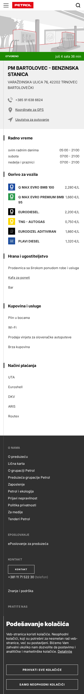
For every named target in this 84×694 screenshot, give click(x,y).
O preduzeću (18, 457)
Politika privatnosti (22, 505)
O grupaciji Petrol (21, 470)
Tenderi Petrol (19, 519)
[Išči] (78, 5)
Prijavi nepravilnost (22, 498)
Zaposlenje (16, 484)
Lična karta (16, 464)
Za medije (15, 512)
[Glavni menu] (6, 5)
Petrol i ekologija (21, 491)
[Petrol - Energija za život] (23, 5)
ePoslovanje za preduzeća (28, 544)
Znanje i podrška (20, 591)
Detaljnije (65, 651)
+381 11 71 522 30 (21, 577)
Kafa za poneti (19, 278)
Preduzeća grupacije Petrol (29, 477)
